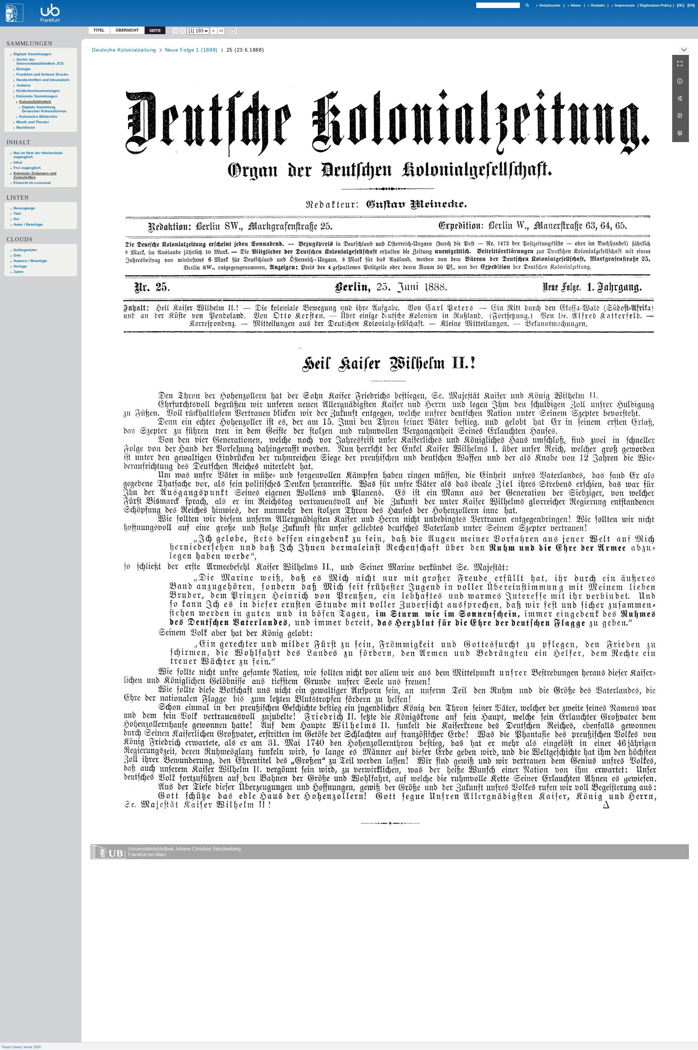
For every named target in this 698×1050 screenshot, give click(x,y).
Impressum (625, 5)
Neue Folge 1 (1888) (191, 50)
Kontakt (598, 5)
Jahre (18, 272)
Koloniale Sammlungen (36, 96)
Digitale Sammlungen (32, 54)
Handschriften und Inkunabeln (42, 80)
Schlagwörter (25, 250)
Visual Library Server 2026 (21, 1047)
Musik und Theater (32, 122)
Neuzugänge (24, 208)
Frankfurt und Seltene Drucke (42, 74)
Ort (16, 219)
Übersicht (127, 30)
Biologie (23, 69)
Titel (99, 30)
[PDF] (680, 116)
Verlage (20, 266)
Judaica (23, 85)
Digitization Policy (656, 5)
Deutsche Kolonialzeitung (124, 50)
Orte (17, 255)
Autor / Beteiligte (28, 224)
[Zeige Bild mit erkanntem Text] (233, 31)
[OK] (527, 5)
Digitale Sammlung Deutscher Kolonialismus (44, 109)
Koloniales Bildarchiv (38, 116)
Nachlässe (25, 127)
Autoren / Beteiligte (30, 261)
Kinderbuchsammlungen (38, 91)
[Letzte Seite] (221, 31)
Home (576, 5)
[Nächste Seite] (213, 31)
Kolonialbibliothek (35, 102)
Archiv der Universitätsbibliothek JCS (40, 61)
